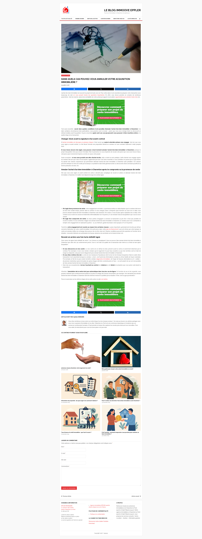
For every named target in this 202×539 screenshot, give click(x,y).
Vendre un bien (79, 18)
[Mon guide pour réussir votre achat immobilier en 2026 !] (121, 367)
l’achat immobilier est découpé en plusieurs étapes (78, 142)
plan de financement (112, 229)
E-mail (63, 453)
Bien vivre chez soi (118, 18)
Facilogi (106, 533)
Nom (63, 446)
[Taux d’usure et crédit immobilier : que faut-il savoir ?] (80, 430)
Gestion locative (92, 18)
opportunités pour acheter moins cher (126, 97)
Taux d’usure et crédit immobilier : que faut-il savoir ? (76, 432)
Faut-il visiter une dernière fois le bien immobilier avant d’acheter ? (121, 400)
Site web (63, 460)
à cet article (104, 279)
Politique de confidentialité (97, 514)
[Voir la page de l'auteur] (64, 323)
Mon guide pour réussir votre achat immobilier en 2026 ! (117, 369)
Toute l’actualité (66, 18)
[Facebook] (140, 19)
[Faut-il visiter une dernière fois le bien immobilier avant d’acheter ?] (121, 398)
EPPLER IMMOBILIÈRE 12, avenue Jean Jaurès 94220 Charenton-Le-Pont (68, 507)
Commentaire (65, 466)
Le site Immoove (132, 18)
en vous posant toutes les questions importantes (89, 95)
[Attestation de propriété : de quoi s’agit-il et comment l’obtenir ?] (80, 398)
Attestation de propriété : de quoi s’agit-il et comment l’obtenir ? (79, 400)
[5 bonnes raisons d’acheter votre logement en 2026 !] (80, 366)
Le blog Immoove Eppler (122, 10)
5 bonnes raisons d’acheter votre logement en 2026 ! (76, 368)
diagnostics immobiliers (103, 259)
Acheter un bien (105, 18)
